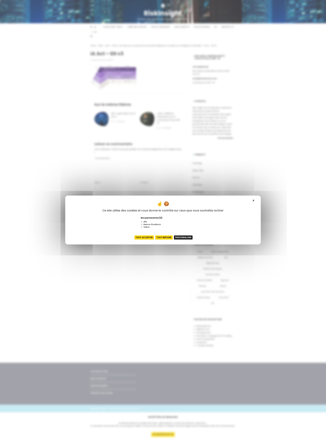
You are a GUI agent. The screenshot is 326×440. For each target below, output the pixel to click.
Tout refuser (164, 237)
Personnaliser (183, 237)
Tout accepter (144, 237)
